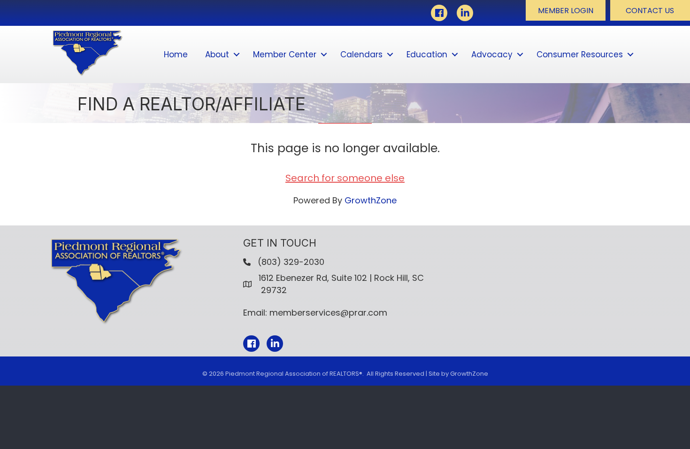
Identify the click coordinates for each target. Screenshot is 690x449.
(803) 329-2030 (291, 262)
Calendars (361, 54)
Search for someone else (345, 178)
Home (176, 54)
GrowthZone (371, 200)
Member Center (284, 54)
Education (426, 54)
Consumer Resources (580, 54)
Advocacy (492, 54)
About (217, 54)
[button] (566, 10)
